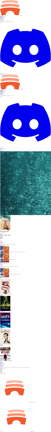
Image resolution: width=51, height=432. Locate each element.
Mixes (0, 17)
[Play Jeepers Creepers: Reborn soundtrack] (11, 310)
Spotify (1, 252)
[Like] (0, 242)
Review (3, 148)
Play (1, 234)
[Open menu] (0, 149)
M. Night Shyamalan (2, 365)
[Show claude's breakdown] (5, 373)
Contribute (1, 148)
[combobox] (1, 237)
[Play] (0, 262)
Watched (2, 18)
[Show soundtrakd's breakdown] (34, 401)
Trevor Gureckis (1, 366)
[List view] (2, 238)
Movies (3, 90)
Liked (3, 18)
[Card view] (0, 238)
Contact (4, 148)
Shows (5, 90)
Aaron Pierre (1, 264)
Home (1, 90)
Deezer (5, 252)
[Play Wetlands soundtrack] (11, 360)
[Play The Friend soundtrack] (11, 294)
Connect (1, 22)
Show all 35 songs (2, 276)
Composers (4, 17)
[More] (0, 243)
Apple (3, 252)
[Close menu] (22, 89)
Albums (2, 17)
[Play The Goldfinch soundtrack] (11, 344)
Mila (0, 271)
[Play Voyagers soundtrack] (11, 327)
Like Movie (2, 236)
